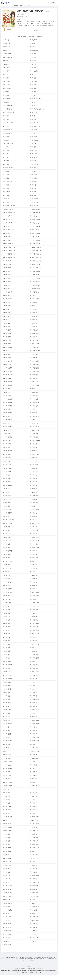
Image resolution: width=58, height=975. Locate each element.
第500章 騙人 (33, 899)
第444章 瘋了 (33, 803)
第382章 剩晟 (33, 696)
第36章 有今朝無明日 (35, 98)
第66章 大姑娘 (33, 150)
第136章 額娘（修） (35, 271)
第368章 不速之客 (34, 672)
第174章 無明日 (34, 337)
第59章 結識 (6, 140)
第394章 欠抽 (33, 716)
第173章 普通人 (7, 337)
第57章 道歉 (6, 136)
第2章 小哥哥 (33, 40)
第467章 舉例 (6, 844)
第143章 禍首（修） (8, 285)
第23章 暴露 (6, 78)
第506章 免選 (33, 910)
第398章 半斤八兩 (34, 723)
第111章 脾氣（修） (8, 230)
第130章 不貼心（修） (36, 261)
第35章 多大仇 (7, 98)
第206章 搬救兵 (34, 392)
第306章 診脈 (33, 564)
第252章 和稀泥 (34, 471)
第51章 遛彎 (6, 126)
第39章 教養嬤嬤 (7, 105)
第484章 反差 (33, 872)
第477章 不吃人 (7, 861)
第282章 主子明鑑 (34, 523)
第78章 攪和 (33, 171)
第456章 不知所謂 (34, 823)
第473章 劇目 (6, 854)
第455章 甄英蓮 (7, 823)
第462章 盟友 (33, 834)
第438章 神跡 (33, 792)
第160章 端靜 (33, 312)
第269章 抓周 (6, 502)
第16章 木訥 (33, 64)
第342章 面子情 (34, 627)
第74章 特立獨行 (34, 164)
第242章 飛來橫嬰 (34, 454)
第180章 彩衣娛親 (34, 347)
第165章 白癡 (6, 323)
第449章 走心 (6, 813)
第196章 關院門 (34, 375)
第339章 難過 (6, 623)
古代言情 (22, 14)
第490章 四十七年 (34, 882)
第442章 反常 (33, 799)
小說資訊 (30, 5)
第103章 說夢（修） (8, 216)
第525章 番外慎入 (7, 944)
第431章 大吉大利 (7, 782)
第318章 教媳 (33, 585)
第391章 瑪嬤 (6, 713)
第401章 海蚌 (6, 730)
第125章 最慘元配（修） (9, 254)
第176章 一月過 (34, 340)
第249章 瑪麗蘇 (7, 468)
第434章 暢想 (33, 785)
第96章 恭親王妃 (34, 202)
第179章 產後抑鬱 (7, 347)
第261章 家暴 (6, 489)
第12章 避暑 (33, 57)
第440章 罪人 (33, 796)
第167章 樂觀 (6, 326)
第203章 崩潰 (6, 388)
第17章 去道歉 (7, 67)
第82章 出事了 (33, 178)
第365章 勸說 (6, 668)
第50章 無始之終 (34, 123)
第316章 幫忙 (33, 582)
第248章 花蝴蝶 (34, 464)
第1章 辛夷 (6, 40)
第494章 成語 (33, 889)
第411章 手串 (6, 747)
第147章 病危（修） (8, 292)
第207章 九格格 (7, 395)
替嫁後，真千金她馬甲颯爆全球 (19, 958)
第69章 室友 (6, 157)
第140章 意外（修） (35, 278)
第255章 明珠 (6, 478)
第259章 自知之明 (7, 485)
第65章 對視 (6, 150)
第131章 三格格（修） (9, 264)
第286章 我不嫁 (34, 530)
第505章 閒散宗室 (7, 910)
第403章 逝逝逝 (7, 734)
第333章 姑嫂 (6, 613)
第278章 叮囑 (33, 516)
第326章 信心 (33, 599)
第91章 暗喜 (6, 195)
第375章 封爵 (6, 685)
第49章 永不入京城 (8, 123)
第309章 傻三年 (7, 571)
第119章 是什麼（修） (9, 243)
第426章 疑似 (33, 772)
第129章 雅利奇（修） (9, 261)
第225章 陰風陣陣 (7, 426)
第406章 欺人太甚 (34, 737)
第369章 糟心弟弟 (7, 675)
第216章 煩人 (33, 409)
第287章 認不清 (7, 533)
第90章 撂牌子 (33, 192)
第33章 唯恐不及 (7, 95)
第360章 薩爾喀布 (34, 658)
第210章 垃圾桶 (34, 399)
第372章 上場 (33, 678)
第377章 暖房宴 (7, 689)
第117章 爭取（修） (8, 240)
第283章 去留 (6, 526)
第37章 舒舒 (6, 102)
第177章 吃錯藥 (7, 343)
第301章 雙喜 (6, 558)
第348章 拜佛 (33, 637)
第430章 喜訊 (33, 779)
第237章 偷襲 (6, 447)
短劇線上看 (40, 968)
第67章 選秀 (6, 154)
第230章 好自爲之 (34, 433)
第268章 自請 (33, 499)
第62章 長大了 (33, 143)
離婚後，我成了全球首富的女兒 (50, 958)
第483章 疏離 (6, 872)
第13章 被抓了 (7, 60)
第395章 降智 (6, 720)
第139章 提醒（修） (8, 278)
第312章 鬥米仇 (34, 575)
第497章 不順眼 (7, 896)
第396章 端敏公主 (34, 720)
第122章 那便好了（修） (36, 247)
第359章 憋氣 (6, 658)
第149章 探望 (6, 295)
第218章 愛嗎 (33, 413)
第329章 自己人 (7, 606)
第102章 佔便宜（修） (36, 212)
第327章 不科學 (7, 602)
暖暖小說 (35, 968)
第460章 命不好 (34, 830)
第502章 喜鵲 (33, 903)
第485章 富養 (6, 875)
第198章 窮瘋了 (34, 378)
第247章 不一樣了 (7, 464)
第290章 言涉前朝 (34, 537)
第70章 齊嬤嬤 (33, 157)
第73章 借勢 (6, 164)
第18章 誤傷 (33, 67)
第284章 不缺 (33, 526)
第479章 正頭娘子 (7, 865)
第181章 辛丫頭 (7, 350)
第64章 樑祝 (33, 147)
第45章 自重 (6, 116)
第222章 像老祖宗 (34, 419)
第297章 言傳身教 (7, 551)
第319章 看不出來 (7, 589)
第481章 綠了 (6, 868)
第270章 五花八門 (34, 502)
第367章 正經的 (7, 672)
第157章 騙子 (6, 309)
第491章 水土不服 (7, 886)
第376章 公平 (33, 685)
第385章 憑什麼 (7, 703)
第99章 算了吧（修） (8, 209)
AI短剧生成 (17, 968)
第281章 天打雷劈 (7, 523)
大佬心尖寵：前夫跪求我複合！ (26, 957)
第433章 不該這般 (7, 785)
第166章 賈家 (33, 323)
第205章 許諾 (6, 392)
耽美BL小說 (23, 5)
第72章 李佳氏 (33, 161)
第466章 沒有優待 (34, 841)
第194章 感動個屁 (34, 371)
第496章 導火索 (34, 892)
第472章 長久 (33, 851)
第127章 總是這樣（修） (9, 257)
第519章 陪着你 (7, 934)
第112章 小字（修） (35, 230)
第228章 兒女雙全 (34, 430)
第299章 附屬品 (7, 554)
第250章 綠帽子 (34, 468)
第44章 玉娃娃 (33, 112)
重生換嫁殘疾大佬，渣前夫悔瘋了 (34, 958)
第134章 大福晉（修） (36, 268)
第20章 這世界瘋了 (35, 71)
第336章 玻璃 (33, 616)
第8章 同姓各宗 (34, 50)
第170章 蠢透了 (34, 330)
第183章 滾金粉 (7, 354)
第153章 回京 (6, 302)
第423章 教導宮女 (7, 768)
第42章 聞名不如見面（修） (37, 109)
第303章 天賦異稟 (7, 561)
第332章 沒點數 (34, 609)
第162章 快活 (33, 316)
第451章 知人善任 (7, 817)
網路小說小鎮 (28, 972)
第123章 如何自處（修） (9, 250)
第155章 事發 (6, 306)
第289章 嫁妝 (6, 537)
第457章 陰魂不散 (7, 827)
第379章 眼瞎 (6, 692)
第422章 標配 (33, 765)
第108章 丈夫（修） (35, 223)
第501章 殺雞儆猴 (7, 903)
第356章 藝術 (33, 651)
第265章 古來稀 (7, 495)
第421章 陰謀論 (7, 765)
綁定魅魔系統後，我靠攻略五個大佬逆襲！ (43, 957)
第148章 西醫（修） (35, 292)
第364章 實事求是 (34, 665)
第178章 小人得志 (34, 343)
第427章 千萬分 (7, 775)
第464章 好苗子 (34, 837)
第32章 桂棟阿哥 (34, 91)
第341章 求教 (6, 627)
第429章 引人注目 (7, 779)
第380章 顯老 (33, 692)
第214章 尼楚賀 (34, 406)
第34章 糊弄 (33, 95)
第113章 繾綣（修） (8, 233)
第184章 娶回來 (34, 354)
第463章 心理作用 (7, 837)
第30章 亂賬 (33, 88)
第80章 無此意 (33, 174)
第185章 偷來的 (7, 357)
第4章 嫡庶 (32, 43)
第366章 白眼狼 (34, 668)
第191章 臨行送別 (7, 368)
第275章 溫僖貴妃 (7, 513)
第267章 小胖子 (7, 499)
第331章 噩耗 (6, 609)
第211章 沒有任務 (7, 402)
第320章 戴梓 (33, 589)
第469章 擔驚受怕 (7, 848)
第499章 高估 (6, 899)
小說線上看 (29, 968)
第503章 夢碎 (6, 906)
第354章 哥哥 (33, 647)
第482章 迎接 (33, 868)
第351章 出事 (6, 644)
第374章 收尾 (33, 682)
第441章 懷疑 (6, 799)
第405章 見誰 (6, 737)
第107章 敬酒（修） (8, 223)
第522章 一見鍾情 (34, 937)
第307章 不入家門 (7, 568)
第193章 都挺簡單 (7, 371)
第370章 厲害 (33, 675)
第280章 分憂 (33, 520)
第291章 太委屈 (7, 540)
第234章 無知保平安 (35, 440)
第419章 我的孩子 (7, 761)
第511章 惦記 (6, 920)
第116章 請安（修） (35, 236)
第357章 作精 (6, 654)
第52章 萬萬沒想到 (35, 126)
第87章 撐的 (6, 188)
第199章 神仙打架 (7, 381)
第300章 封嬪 (33, 554)
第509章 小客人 (7, 917)
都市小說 (16, 5)
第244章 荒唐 (33, 457)
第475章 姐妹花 (7, 858)
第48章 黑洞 (33, 119)
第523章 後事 (6, 941)
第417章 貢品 (6, 758)
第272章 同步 (33, 506)
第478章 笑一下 (34, 861)
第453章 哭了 (6, 820)
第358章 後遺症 (34, 654)
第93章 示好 (6, 198)
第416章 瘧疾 (33, 754)
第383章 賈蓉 (6, 699)
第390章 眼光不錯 (34, 709)
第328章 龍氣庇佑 (34, 602)
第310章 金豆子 (34, 571)
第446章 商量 (33, 806)
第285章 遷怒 (6, 530)
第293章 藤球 (6, 544)
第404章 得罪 (33, 734)
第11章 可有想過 (7, 57)
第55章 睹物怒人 (7, 133)
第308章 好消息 (34, 568)
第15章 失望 (6, 64)
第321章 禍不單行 (7, 592)
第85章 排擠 (6, 185)
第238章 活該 (33, 447)
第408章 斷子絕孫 (34, 741)
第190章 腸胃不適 (34, 364)
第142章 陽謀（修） (35, 281)
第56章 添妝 (33, 133)
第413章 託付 (6, 751)
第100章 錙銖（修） (35, 209)
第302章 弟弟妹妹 (34, 558)
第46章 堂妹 (33, 116)
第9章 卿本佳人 (7, 53)
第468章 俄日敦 (34, 844)
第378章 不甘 (33, 689)
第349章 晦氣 (6, 640)
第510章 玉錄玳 (34, 917)
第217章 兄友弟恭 (7, 413)
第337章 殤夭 (6, 620)
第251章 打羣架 (7, 471)
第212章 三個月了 (34, 402)
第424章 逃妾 (33, 768)
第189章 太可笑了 (7, 364)
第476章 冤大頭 (34, 858)
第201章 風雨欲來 (7, 385)
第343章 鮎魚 (6, 630)
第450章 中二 (33, 813)
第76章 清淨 (33, 167)
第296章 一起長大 (34, 547)
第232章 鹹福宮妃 (34, 437)
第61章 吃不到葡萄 (8, 143)
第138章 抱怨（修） (35, 274)
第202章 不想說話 (34, 385)
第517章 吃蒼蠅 (7, 930)
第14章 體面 (33, 60)
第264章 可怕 (33, 492)
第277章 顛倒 (6, 516)
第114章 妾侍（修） (35, 233)
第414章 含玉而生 (34, 751)
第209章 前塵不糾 (7, 399)
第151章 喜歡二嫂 (7, 299)
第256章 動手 (33, 478)
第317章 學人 (6, 585)
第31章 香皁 (6, 91)
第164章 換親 (33, 319)
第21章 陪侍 (6, 74)
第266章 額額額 (34, 495)
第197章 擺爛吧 (7, 378)
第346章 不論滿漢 (34, 634)
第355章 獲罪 (6, 651)
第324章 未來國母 (34, 596)
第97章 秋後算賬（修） (9, 205)
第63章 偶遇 (6, 147)
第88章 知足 (33, 188)
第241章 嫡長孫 (7, 454)
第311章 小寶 (6, 575)
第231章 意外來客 (7, 437)
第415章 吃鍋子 (7, 754)
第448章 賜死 (33, 810)
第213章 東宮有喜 (7, 406)
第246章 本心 (33, 461)
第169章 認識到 (7, 330)
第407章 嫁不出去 (7, 741)
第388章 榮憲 (33, 706)
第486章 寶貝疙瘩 (34, 875)
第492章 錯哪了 (34, 886)
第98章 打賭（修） (35, 205)
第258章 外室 (33, 482)
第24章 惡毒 (33, 78)
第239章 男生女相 (7, 451)
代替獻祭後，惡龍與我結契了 (29, 960)
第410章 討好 (33, 744)
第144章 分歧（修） (35, 285)
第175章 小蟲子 (7, 340)
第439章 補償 (6, 796)
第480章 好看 (33, 865)
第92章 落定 (33, 195)
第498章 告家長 (34, 896)
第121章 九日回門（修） (9, 247)
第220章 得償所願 (34, 416)
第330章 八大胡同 (34, 606)
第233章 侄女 (6, 440)
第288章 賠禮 (33, 533)
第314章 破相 (33, 578)
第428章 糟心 (33, 775)
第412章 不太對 (34, 747)
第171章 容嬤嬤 (7, 333)
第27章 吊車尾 (7, 85)
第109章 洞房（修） (8, 226)
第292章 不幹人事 (34, 540)
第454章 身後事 (34, 820)
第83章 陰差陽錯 (7, 181)
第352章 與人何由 (34, 644)
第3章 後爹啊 (6, 43)
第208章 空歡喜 (34, 395)
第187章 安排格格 (7, 361)
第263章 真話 (6, 492)
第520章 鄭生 (33, 934)
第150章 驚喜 (33, 295)
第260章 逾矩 (33, 485)
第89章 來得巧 (7, 192)
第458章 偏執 (33, 827)
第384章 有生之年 (34, 699)
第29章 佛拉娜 (7, 88)
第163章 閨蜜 (6, 319)
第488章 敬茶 (33, 879)
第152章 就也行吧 (34, 299)
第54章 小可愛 (33, 129)
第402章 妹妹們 (34, 730)
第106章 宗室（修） (35, 219)
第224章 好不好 (34, 423)
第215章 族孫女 (7, 409)
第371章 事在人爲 (7, 678)
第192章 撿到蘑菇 (34, 368)
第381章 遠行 (6, 696)
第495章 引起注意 (7, 892)
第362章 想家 (33, 661)
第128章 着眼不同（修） (36, 257)
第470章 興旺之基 (34, 848)
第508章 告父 (33, 913)
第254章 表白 (33, 475)
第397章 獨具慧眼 (7, 723)
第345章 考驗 (6, 634)
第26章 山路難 (33, 81)
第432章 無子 (33, 782)
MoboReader (23, 968)
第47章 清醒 (6, 119)
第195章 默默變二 (7, 375)
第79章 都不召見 (7, 174)
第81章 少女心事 (7, 178)
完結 (18, 14)
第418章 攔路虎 (34, 758)
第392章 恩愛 (33, 713)
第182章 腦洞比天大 (35, 350)
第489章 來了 (6, 882)
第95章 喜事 (6, 202)
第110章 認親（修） (35, 226)
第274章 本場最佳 (34, 509)
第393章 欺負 (6, 716)
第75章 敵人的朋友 (8, 167)
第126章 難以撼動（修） (36, 254)
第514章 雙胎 (33, 924)
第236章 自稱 (33, 444)
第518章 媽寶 (33, 930)
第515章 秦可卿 (7, 927)
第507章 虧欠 (6, 913)
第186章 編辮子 (34, 357)
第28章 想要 (33, 85)
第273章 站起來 (7, 509)
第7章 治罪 (6, 50)
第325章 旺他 (6, 599)
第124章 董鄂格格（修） (36, 250)
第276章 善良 (33, 513)
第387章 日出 (6, 706)
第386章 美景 (33, 703)
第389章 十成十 (7, 709)
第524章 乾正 (33, 941)
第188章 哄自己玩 (34, 361)
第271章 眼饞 (6, 506)
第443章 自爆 (6, 803)
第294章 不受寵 (34, 544)
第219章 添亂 (6, 416)
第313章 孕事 (6, 578)
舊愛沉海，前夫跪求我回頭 (12, 957)
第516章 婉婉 (33, 927)
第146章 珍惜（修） (35, 288)
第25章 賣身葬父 (7, 81)
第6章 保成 (32, 47)
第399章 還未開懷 (7, 727)
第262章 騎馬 (33, 489)
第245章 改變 (6, 461)
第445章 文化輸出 (7, 806)
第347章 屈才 (6, 637)
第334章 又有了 (34, 613)
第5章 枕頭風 (6, 47)
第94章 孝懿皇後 (34, 198)
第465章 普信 (6, 841)
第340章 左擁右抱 (34, 623)
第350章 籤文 (33, 640)
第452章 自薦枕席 (34, 817)
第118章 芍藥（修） (35, 240)
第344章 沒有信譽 (34, 630)
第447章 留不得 (7, 810)
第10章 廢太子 (33, 53)
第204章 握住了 (34, 388)
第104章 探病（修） (35, 216)
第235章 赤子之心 (7, 444)
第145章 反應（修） (8, 288)
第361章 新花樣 (7, 661)
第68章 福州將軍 (34, 154)
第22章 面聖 (33, 74)
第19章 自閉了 (7, 71)
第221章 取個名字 (7, 419)
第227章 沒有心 (7, 430)
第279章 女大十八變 (8, 520)
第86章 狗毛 (33, 185)
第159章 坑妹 (6, 312)
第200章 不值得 (34, 381)
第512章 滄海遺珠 (34, 920)
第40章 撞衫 (33, 105)
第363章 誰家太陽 (7, 665)
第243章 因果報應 (7, 457)
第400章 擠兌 (33, 727)
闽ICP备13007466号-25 (36, 972)
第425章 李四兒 (7, 772)
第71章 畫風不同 (7, 161)
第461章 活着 (6, 834)
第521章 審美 (6, 937)
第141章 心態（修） (8, 281)
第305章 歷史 (6, 564)
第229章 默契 (6, 433)
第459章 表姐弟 (7, 830)
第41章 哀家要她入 (8, 109)
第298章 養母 (33, 551)
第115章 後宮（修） (8, 236)
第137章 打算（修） (8, 274)
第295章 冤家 (6, 547)
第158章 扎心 (33, 309)
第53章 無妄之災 (7, 129)
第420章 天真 (33, 761)
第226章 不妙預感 (34, 426)
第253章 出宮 (6, 475)
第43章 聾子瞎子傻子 (8, 112)
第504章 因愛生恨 (34, 906)
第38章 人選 (33, 102)
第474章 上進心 (34, 854)
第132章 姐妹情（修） (36, 264)
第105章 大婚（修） (8, 219)
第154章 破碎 (33, 302)
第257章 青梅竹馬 (7, 482)
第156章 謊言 (33, 306)
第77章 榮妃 (6, 171)
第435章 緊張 (6, 789)
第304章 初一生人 (34, 561)
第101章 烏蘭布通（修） (9, 212)
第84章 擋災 (33, 181)
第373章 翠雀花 (7, 682)
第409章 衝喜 (6, 744)
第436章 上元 (33, 789)
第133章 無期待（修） (9, 268)
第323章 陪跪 (6, 596)
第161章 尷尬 (6, 316)
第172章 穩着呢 (34, 333)
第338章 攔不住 (34, 620)
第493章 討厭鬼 (7, 889)
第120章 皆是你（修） (36, 243)
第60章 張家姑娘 (34, 140)
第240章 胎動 (33, 451)
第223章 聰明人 (7, 423)
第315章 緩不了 (7, 582)
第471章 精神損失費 (8, 851)
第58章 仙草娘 (33, 136)
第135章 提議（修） (8, 271)
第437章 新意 (6, 792)
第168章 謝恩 (33, 326)
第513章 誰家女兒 (7, 924)
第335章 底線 (6, 616)
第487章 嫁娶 (6, 879)
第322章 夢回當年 (34, 592)
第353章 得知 (6, 647)
